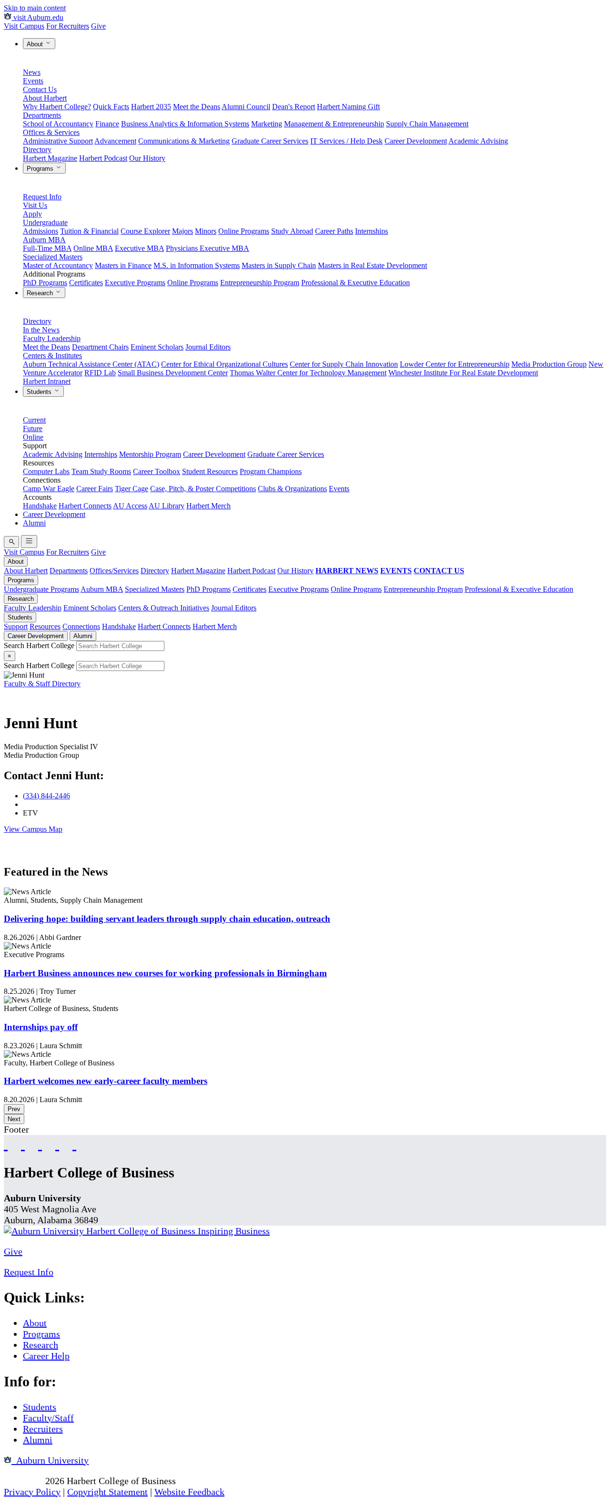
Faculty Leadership (52, 338)
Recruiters (43, 1429)
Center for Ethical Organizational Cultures (224, 364)
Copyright (23, 1481)
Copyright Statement (107, 1491)
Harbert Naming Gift (348, 107)
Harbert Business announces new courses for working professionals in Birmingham (165, 973)
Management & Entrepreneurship (334, 124)
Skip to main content (35, 8)
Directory (37, 149)
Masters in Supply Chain (279, 265)
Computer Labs (46, 471)
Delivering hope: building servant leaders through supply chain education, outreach (167, 919)
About (36, 44)
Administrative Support (58, 141)
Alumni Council (246, 107)
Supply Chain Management (427, 124)
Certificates (86, 283)
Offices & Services (51, 132)
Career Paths (334, 231)
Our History (147, 158)
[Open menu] (29, 541)
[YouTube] (23, 1144)
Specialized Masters (52, 257)
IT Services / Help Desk (346, 141)
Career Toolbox (156, 471)
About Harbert (45, 98)
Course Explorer (145, 231)
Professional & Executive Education (355, 283)
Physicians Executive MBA (207, 248)
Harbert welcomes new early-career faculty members (105, 1081)
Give (98, 26)
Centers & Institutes (52, 355)
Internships (371, 231)
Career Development (416, 141)
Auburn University (50, 1460)
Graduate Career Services (270, 141)
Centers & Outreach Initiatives (163, 608)
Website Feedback (189, 1491)
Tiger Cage (131, 489)
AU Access (130, 506)
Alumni (34, 523)
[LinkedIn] (74, 1144)
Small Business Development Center (173, 373)
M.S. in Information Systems (196, 265)
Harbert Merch (208, 506)
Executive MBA (139, 248)
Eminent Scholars (157, 347)
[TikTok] (57, 1144)
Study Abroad (292, 231)
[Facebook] (6, 1144)
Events (33, 81)
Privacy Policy (32, 1491)
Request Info (42, 197)
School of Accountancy (58, 124)
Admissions (40, 231)
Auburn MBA (44, 240)
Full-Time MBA (47, 248)
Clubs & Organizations (292, 489)
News (32, 72)
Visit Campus (24, 26)
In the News (41, 330)
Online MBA (93, 248)
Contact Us (40, 89)
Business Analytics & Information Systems (185, 124)
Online (33, 437)
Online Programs (243, 231)
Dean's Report (293, 107)
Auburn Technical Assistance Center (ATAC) (91, 364)
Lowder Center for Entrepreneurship (454, 364)
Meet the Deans (196, 107)
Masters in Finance (123, 265)
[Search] (11, 542)
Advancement (115, 141)
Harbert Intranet (47, 381)
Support (16, 626)
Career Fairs (94, 489)
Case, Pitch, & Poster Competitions (203, 489)
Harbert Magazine (50, 158)
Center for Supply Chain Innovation (344, 364)
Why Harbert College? (57, 107)
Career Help (46, 1356)
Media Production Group (549, 364)
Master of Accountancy (58, 265)
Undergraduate (45, 222)
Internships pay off (41, 1027)
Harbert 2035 (151, 107)
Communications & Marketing (184, 141)
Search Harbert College (40, 645)
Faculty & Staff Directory (42, 684)
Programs (41, 168)
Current (34, 420)
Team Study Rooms (101, 471)
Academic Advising (478, 141)
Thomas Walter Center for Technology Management (308, 373)
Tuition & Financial (89, 231)
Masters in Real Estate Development (372, 265)
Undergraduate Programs (41, 589)
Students (40, 391)
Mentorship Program (150, 454)
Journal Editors (208, 347)
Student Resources (210, 471)
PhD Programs (45, 283)
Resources (45, 626)
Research (41, 293)
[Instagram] (40, 1144)
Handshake (40, 506)
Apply (32, 214)
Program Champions (271, 471)
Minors (205, 231)
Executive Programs (135, 283)
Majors (182, 231)
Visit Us (35, 205)
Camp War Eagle (48, 489)
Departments (42, 115)
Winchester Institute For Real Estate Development (463, 373)
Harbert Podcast (103, 158)
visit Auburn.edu (37, 17)
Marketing (266, 124)
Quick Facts (111, 107)
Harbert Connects (85, 506)
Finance (107, 124)
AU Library (166, 506)
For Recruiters (67, 26)
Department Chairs (100, 347)
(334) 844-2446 (46, 796)
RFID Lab (100, 373)
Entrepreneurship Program (259, 283)
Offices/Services (114, 571)
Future (32, 428)
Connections (81, 626)
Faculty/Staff (48, 1418)
